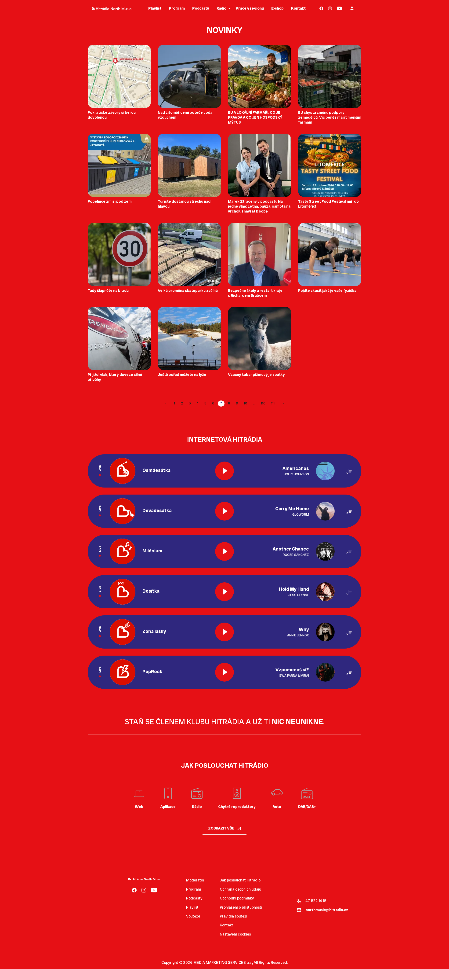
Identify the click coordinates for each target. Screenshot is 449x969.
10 (245, 403)
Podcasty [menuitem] (200, 8)
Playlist (192, 907)
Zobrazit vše (221, 828)
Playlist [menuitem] (154, 8)
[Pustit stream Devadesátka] (224, 511)
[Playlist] (349, 470)
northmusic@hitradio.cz (327, 909)
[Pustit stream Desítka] (224, 591)
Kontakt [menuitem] (298, 8)
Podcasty (194, 898)
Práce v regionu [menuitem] (250, 8)
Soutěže (193, 916)
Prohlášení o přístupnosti (241, 907)
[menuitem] (321, 8)
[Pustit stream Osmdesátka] (224, 471)
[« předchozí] (166, 403)
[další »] (282, 403)
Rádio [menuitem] (221, 8)
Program (193, 889)
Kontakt (226, 925)
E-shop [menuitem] (277, 8)
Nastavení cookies (235, 934)
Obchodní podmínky (237, 898)
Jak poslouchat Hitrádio (240, 880)
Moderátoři (195, 880)
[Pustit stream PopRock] (224, 672)
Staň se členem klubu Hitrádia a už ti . (225, 722)
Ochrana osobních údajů (240, 889)
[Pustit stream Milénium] (224, 551)
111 (273, 403)
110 (263, 403)
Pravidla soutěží (233, 916)
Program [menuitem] (177, 8)
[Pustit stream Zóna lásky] (224, 632)
